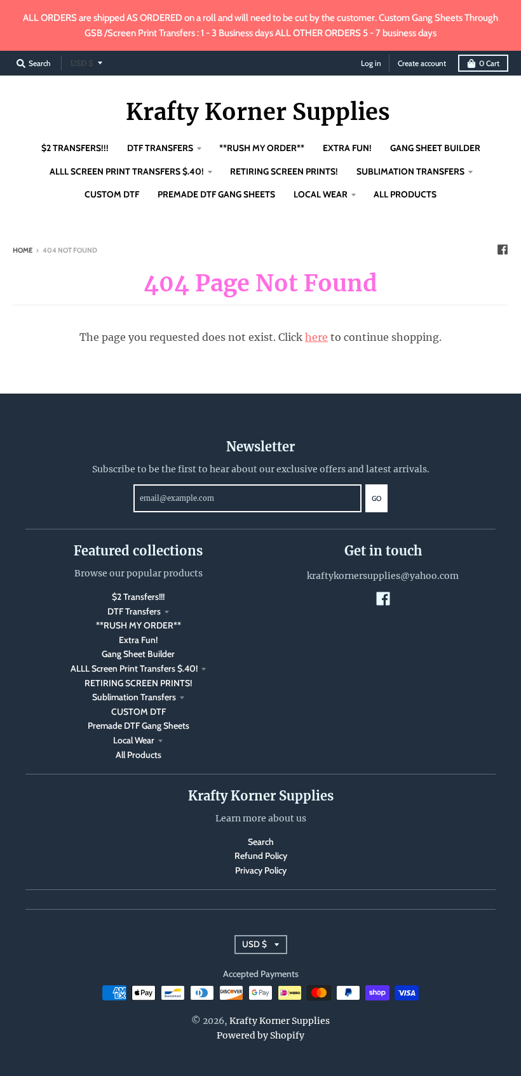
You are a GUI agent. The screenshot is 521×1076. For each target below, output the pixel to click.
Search (261, 841)
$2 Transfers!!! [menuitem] (75, 148)
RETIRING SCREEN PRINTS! (138, 683)
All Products (138, 755)
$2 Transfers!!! (138, 596)
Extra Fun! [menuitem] (347, 148)
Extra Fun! (138, 640)
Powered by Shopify (260, 1035)
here (316, 337)
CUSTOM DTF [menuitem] (112, 194)
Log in (371, 63)
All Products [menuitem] (405, 194)
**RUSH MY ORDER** (138, 625)
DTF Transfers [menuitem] (160, 148)
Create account (422, 63)
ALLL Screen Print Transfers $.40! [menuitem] (127, 171)
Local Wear (133, 740)
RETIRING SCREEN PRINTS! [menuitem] (284, 171)
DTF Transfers (134, 611)
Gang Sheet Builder (138, 654)
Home (22, 250)
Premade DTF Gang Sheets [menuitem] (216, 194)
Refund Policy (260, 855)
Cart (489, 63)
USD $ (82, 63)
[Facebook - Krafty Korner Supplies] (502, 249)
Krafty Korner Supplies (258, 112)
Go (376, 498)
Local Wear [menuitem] (321, 194)
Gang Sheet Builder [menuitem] (435, 148)
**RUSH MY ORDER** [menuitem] (261, 148)
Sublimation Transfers (134, 697)
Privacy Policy (261, 870)
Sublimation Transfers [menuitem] (410, 171)
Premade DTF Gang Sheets (138, 725)
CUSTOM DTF (138, 711)
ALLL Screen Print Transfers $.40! (134, 668)
